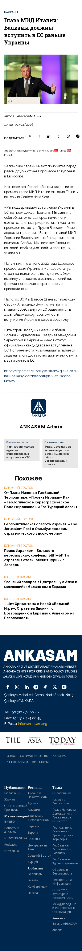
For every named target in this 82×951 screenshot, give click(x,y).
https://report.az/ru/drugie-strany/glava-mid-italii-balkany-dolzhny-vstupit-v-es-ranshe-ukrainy (40, 376)
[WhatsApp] (68, 136)
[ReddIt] (58, 136)
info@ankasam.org (32, 724)
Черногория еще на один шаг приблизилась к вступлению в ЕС (20, 452)
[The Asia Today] (41, 740)
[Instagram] (17, 687)
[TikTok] (45, 687)
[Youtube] (64, 687)
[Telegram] (78, 136)
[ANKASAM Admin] (41, 408)
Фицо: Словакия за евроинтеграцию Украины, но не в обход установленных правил (58, 455)
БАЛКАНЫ (11, 12)
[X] (29, 136)
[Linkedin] (49, 136)
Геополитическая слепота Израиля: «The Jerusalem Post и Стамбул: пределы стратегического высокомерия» (40, 529)
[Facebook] (39, 136)
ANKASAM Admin (29, 116)
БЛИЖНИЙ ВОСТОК (18, 488)
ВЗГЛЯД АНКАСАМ (17, 577)
